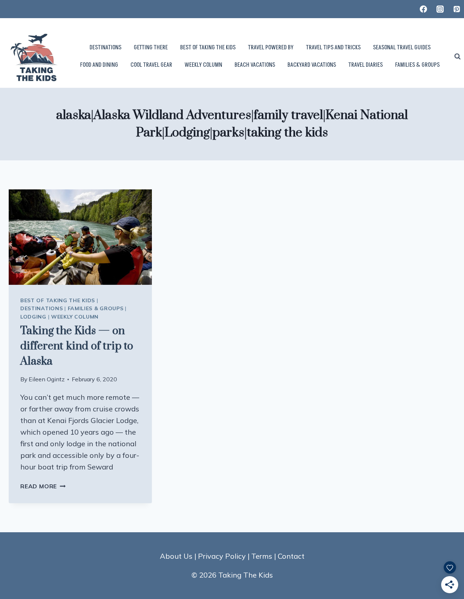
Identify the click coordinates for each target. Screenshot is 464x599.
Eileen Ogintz (47, 379)
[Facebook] (423, 9)
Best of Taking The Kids (57, 300)
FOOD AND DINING (99, 65)
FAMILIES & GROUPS (417, 65)
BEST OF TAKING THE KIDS (208, 47)
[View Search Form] (457, 56)
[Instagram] (440, 9)
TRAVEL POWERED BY (271, 47)
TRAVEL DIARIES (365, 65)
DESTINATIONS (105, 47)
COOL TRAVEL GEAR (151, 65)
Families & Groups (96, 308)
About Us (176, 556)
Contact (291, 556)
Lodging (33, 316)
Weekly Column (75, 316)
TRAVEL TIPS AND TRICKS (333, 47)
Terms (261, 556)
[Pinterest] (457, 9)
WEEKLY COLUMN (203, 65)
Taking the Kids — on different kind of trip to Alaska (76, 346)
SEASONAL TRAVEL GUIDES (402, 47)
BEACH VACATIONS (255, 65)
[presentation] (80, 237)
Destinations (41, 308)
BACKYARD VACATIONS (311, 65)
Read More (43, 486)
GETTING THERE (151, 47)
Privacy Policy (222, 556)
